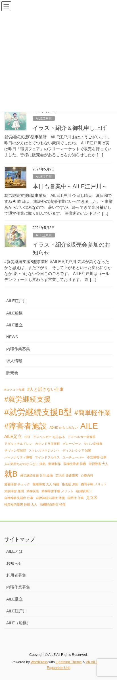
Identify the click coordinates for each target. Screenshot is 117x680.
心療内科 (87, 475)
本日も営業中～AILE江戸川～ (70, 186)
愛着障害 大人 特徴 (46, 484)
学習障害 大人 (98, 464)
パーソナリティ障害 (18, 457)
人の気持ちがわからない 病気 (25, 464)
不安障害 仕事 (96, 457)
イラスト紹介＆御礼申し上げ (69, 128)
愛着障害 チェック (17, 484)
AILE (89, 425)
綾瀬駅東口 (84, 491)
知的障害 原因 (14, 491)
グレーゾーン (71, 443)
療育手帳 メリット (94, 484)
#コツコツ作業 (14, 389)
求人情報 (14, 360)
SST (27, 437)
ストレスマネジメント (44, 450)
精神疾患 (32, 491)
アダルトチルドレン (18, 443)
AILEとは (14, 551)
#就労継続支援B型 (38, 412)
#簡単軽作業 (92, 412)
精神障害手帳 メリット (57, 491)
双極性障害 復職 (74, 464)
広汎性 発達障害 (66, 475)
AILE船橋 (14, 313)
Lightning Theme (69, 662)
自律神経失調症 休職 (50, 498)
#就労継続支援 (27, 399)
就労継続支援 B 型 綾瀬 (36, 475)
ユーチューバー (73, 457)
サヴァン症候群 (15, 450)
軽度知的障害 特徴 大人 (20, 504)
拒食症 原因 (70, 484)
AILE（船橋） (18, 623)
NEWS (12, 337)
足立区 (91, 498)
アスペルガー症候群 (82, 437)
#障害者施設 (25, 426)
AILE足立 (14, 325)
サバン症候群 (93, 443)
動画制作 (54, 464)
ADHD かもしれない (63, 427)
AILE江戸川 (44, 118)
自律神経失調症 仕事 (18, 498)
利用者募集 (16, 575)
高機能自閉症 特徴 (53, 504)
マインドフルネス (47, 457)
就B (11, 473)
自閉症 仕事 (75, 498)
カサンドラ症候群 (47, 443)
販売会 (12, 372)
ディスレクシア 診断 (76, 450)
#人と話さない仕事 (45, 389)
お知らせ (14, 563)
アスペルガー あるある (49, 437)
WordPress (39, 662)
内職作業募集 (18, 349)
